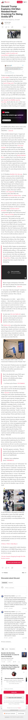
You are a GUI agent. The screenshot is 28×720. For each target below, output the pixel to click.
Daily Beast (14, 544)
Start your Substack (10, 713)
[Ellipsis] (26, 596)
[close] (24, 672)
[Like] (2, 27)
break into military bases (14, 195)
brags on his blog (9, 214)
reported (6, 393)
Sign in (25, 2)
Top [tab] (3, 649)
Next (23, 572)
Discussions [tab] (12, 649)
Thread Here (6, 258)
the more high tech (15, 314)
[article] (14, 657)
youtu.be (10, 131)
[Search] (25, 649)
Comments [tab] (4, 582)
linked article (7, 325)
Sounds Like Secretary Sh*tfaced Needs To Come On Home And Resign (10, 654)
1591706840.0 (21, 383)
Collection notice (14, 710)
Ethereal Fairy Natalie (9, 595)
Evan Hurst (9, 659)
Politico (4, 544)
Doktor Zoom (8, 22)
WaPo (8, 544)
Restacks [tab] (11, 582)
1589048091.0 (10, 460)
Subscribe (19, 2)
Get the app (21, 713)
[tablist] (7, 582)
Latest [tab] (6, 649)
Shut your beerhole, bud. (7, 658)
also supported (10, 192)
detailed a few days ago (16, 174)
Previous (6, 572)
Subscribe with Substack (15, 697)
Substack (7, 717)
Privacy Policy (16, 703)
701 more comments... (6, 641)
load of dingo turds (9, 83)
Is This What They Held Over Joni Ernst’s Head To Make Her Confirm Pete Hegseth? (10, 667)
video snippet (5, 77)
